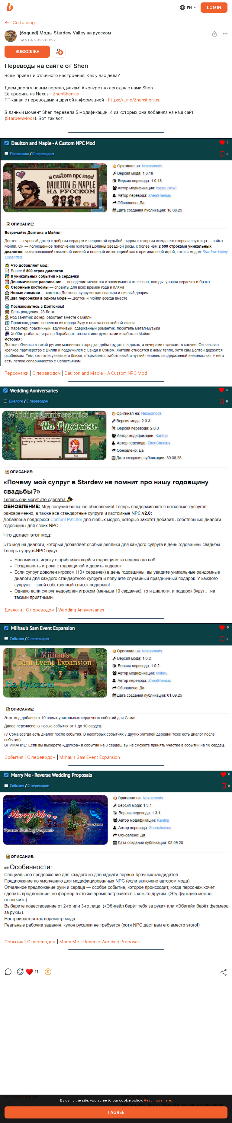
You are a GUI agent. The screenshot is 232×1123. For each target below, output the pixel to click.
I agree (116, 1112)
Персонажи (16, 373)
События (14, 757)
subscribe (27, 51)
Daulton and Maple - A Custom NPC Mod (106, 373)
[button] (10, 7)
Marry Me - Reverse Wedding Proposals (100, 941)
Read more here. (158, 1100)
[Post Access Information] (214, 34)
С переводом (46, 373)
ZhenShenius (66, 93)
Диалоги (13, 610)
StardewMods (20, 118)
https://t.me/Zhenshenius (133, 100)
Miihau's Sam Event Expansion (90, 757)
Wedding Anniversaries (81, 610)
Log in (214, 7)
